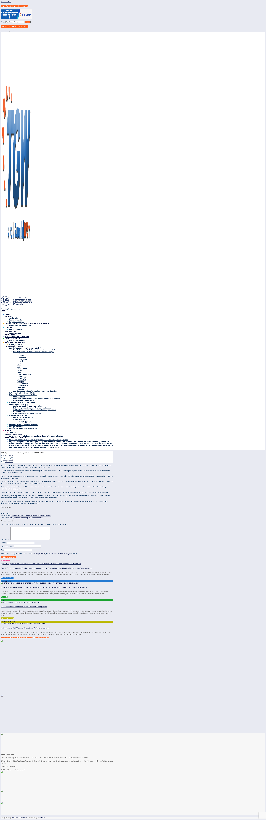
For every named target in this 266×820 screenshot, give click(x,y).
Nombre (3, 543)
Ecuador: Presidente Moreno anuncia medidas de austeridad (31, 516)
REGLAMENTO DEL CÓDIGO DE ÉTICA (23, 425)
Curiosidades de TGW (8, 622)
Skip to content (6, 2)
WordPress (41, 818)
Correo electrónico (7, 546)
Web (2, 550)
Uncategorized (8, 460)
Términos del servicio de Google (59, 554)
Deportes (4, 600)
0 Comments (9, 462)
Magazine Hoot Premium (20, 818)
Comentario (5, 539)
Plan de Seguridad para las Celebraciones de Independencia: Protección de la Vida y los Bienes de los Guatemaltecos (46, 568)
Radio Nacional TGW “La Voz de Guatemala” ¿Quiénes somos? (25, 628)
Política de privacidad (38, 554)
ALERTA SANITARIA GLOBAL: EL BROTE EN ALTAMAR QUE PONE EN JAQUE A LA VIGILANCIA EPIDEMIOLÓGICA (44, 587)
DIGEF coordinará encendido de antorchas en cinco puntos (24, 607)
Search (3, 22)
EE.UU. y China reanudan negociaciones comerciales (25, 518)
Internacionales (6, 581)
